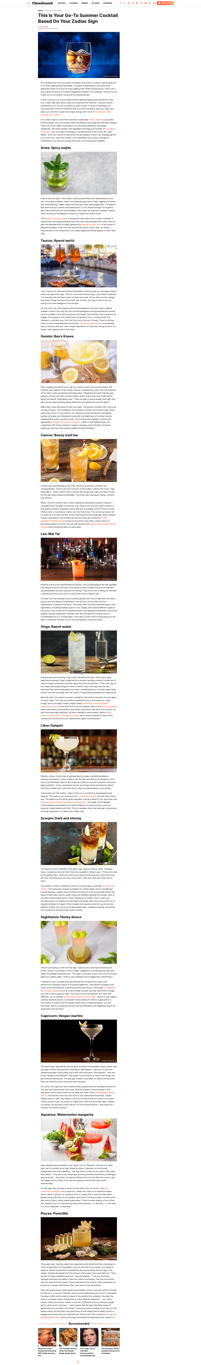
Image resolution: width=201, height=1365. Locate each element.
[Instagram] (129, 3)
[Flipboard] (137, 3)
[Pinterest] (141, 3)
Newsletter (167, 3)
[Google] (149, 3)
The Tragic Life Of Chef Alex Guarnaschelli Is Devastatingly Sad (87, 1352)
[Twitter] (124, 3)
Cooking (73, 3)
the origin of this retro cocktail (64, 422)
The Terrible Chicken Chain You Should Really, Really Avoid (68, 1350)
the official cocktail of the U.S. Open (80, 997)
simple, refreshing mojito (56, 218)
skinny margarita (108, 706)
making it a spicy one (91, 224)
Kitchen (95, 3)
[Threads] (133, 3)
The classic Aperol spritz (90, 323)
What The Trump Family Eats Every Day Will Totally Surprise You (47, 1352)
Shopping (107, 3)
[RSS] (154, 3)
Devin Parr (44, 26)
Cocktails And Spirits (53, 10)
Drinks (84, 3)
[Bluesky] (145, 3)
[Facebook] (120, 3)
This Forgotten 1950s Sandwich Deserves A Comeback (110, 1350)
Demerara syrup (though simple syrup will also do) (63, 802)
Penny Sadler (95, 120)
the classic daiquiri (88, 796)
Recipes (62, 3)
